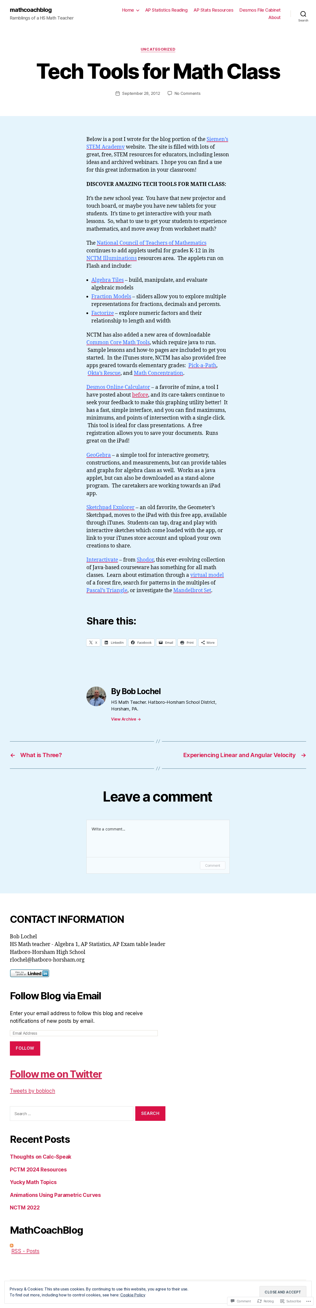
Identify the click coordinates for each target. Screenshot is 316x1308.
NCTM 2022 (25, 1208)
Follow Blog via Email (55, 996)
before (140, 395)
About (274, 17)
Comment (212, 865)
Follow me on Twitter (56, 1074)
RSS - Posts (25, 1251)
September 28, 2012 (141, 93)
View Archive (126, 719)
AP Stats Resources (213, 10)
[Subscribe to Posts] (87, 1245)
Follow (25, 1048)
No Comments (187, 93)
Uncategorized (158, 49)
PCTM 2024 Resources (38, 1170)
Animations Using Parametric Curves (55, 1195)
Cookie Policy (132, 1294)
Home (128, 10)
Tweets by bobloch (32, 1091)
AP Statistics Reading (166, 10)
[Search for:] (70, 1114)
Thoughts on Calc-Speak (40, 1157)
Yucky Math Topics (33, 1182)
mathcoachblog (31, 10)
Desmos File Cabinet (260, 10)
